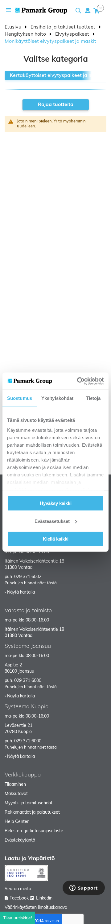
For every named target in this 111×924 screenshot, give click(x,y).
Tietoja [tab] (93, 398)
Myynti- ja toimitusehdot (28, 803)
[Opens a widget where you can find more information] (83, 888)
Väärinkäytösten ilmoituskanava (36, 907)
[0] (96, 10)
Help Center (17, 822)
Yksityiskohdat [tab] (57, 398)
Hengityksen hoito (26, 34)
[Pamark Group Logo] (41, 10)
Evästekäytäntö (20, 840)
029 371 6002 (27, 577)
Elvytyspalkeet (72, 34)
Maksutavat (16, 794)
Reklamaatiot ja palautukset (32, 812)
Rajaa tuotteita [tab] (55, 104)
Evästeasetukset (52, 521)
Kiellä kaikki (55, 539)
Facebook (19, 898)
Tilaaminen (15, 784)
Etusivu (14, 27)
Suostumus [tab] (19, 398)
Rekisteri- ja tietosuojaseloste (34, 831)
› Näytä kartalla (20, 592)
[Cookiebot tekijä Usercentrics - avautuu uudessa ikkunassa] (78, 381)
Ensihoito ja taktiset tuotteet (64, 27)
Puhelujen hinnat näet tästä (31, 583)
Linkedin (44, 898)
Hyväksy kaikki (56, 503)
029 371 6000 (27, 681)
